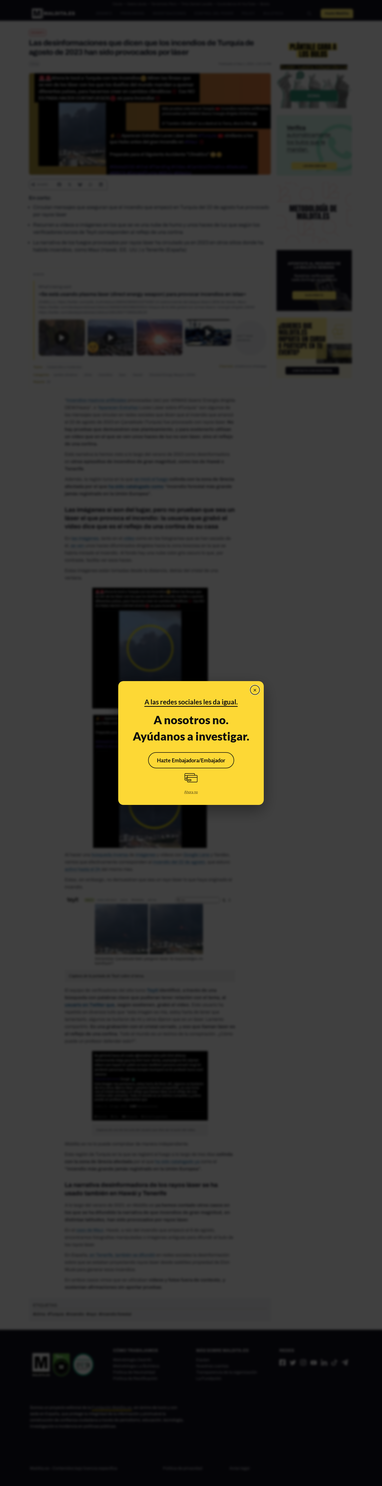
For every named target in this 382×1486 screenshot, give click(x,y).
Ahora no (191, 792)
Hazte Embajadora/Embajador (191, 760)
